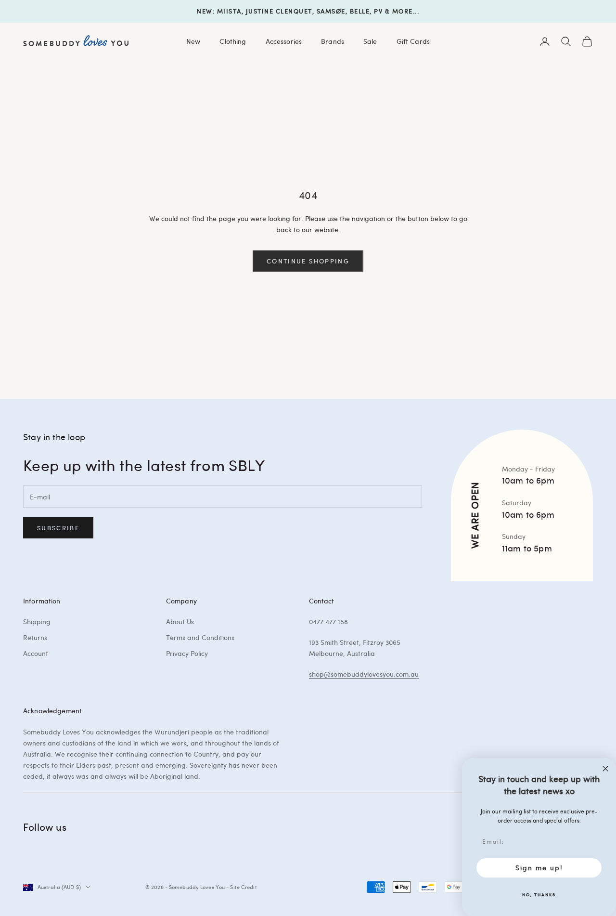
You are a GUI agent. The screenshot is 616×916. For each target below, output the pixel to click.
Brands (332, 41)
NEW (205, 11)
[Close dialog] (605, 768)
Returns (35, 637)
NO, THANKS (539, 894)
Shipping (37, 621)
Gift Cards (413, 41)
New (193, 41)
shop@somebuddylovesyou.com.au (364, 674)
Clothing (232, 41)
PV (378, 11)
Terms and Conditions (200, 637)
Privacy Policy (187, 653)
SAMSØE (331, 11)
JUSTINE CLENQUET (279, 11)
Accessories (284, 41)
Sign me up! (539, 867)
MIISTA (229, 11)
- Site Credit (241, 886)
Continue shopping (308, 261)
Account (35, 653)
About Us (180, 621)
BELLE (360, 11)
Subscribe (58, 527)
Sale (370, 41)
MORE (402, 11)
